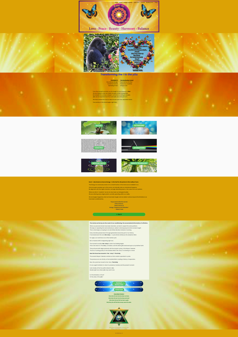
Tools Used (136, 2)
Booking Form (149, 2)
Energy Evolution (128, 2)
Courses (143, 2)
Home (116, 2)
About (120, 2)
